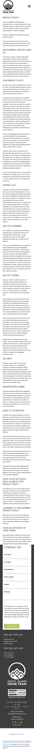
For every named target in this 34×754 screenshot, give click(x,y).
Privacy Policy (17, 725)
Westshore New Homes (11, 641)
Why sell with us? (9, 653)
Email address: (9, 569)
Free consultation (9, 657)
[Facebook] (13, 722)
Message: (7, 592)
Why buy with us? (9, 639)
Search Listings (8, 643)
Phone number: (9, 577)
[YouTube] (21, 722)
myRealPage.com (20, 734)
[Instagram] (15, 722)
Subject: (6, 584)
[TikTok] (18, 722)
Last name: (7, 562)
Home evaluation (9, 655)
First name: (8, 554)
